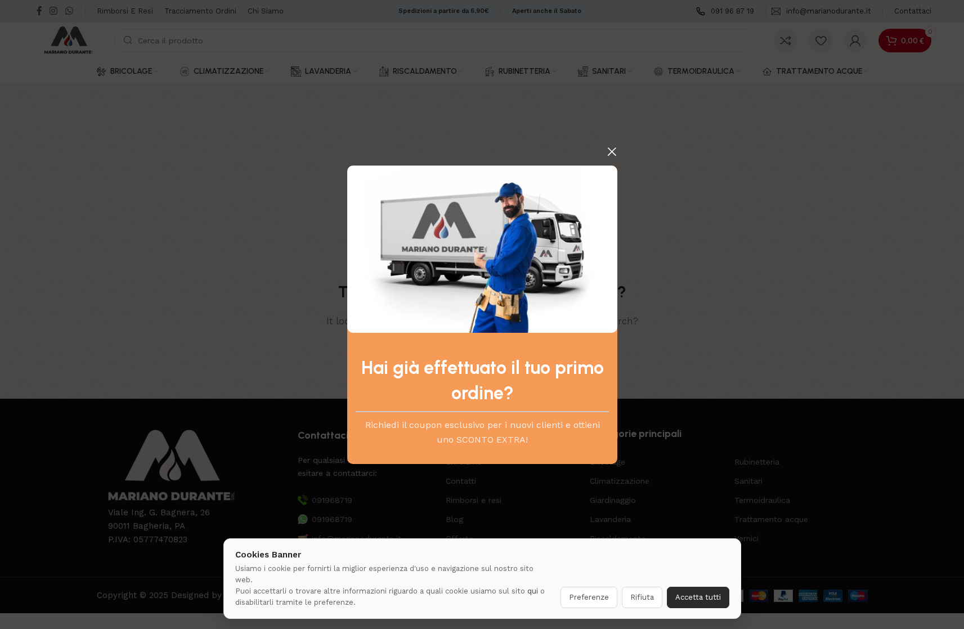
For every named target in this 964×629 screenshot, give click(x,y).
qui (532, 591)
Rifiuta (642, 597)
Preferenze (589, 597)
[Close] (612, 151)
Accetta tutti (698, 597)
